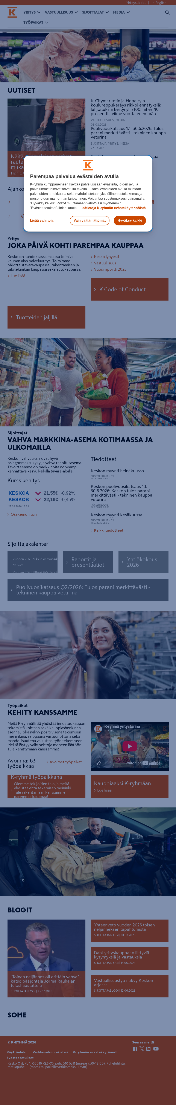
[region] (88, 194)
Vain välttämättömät (90, 220)
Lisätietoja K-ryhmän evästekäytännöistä (112, 208)
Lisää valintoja (41, 220)
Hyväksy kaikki (130, 220)
